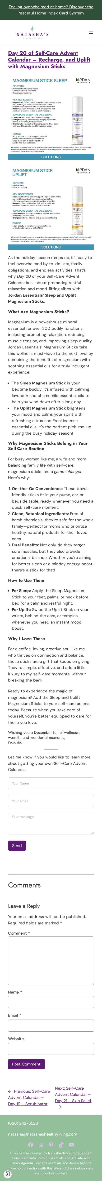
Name (15, 992)
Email (14, 1015)
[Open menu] (91, 33)
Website (16, 1038)
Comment (19, 933)
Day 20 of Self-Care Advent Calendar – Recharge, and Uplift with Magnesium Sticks (49, 59)
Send (17, 845)
